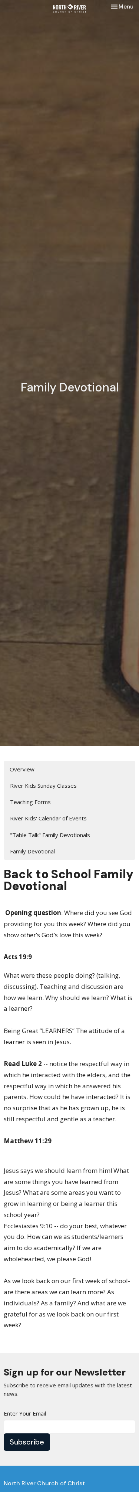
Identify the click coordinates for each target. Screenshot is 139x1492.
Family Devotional (32, 851)
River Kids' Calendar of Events (48, 818)
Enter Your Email (25, 1413)
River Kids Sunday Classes (43, 785)
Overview (22, 769)
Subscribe (27, 1442)
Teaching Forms (30, 802)
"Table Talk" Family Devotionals (50, 835)
